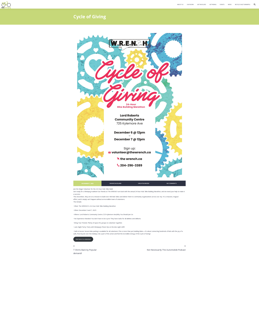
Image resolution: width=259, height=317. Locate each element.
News (230, 4)
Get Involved (201, 4)
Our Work (190, 4)
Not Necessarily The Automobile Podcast (166, 249)
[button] (254, 5)
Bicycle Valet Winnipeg (242, 4)
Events (222, 4)
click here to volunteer (83, 239)
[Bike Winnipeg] (6, 5)
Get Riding (212, 4)
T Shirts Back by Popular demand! (85, 251)
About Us (180, 4)
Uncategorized (143, 183)
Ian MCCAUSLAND (115, 183)
